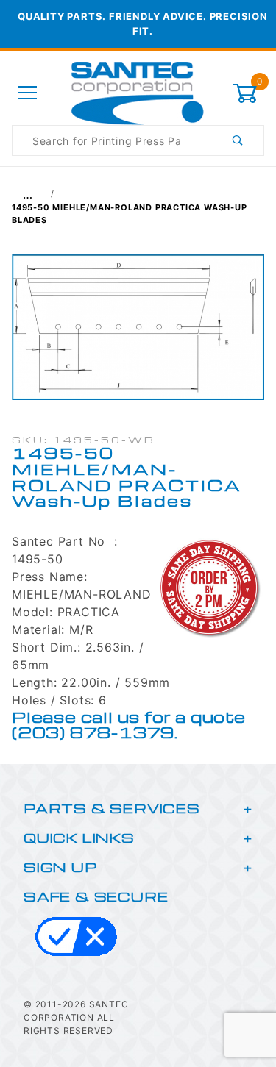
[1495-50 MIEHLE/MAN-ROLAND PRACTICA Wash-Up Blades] (138, 334)
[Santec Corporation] (137, 92)
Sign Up (60, 866)
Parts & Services (112, 807)
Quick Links (79, 837)
